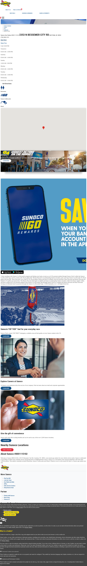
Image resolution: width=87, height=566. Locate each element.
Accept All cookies (10, 514)
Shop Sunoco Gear (9, 487)
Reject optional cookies (11, 512)
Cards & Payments (44, 13)
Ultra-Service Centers (9, 485)
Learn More (6, 160)
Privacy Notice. (28, 527)
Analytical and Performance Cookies (11, 559)
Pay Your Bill (7, 478)
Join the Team (7, 480)
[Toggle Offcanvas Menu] (3, 17)
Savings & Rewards (27, 13)
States (5, 27)
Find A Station (7, 25)
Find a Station (17, 10)
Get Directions (7, 83)
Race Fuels (7, 497)
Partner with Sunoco (9, 495)
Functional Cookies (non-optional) (10, 551)
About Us (8, 10)
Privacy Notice (20, 507)
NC (5, 28)
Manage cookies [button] (7, 510)
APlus (5, 484)
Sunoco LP (7, 499)
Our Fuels (12, 13)
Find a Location (7, 449)
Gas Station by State (9, 482)
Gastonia (6, 30)
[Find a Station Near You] (0, 18)
